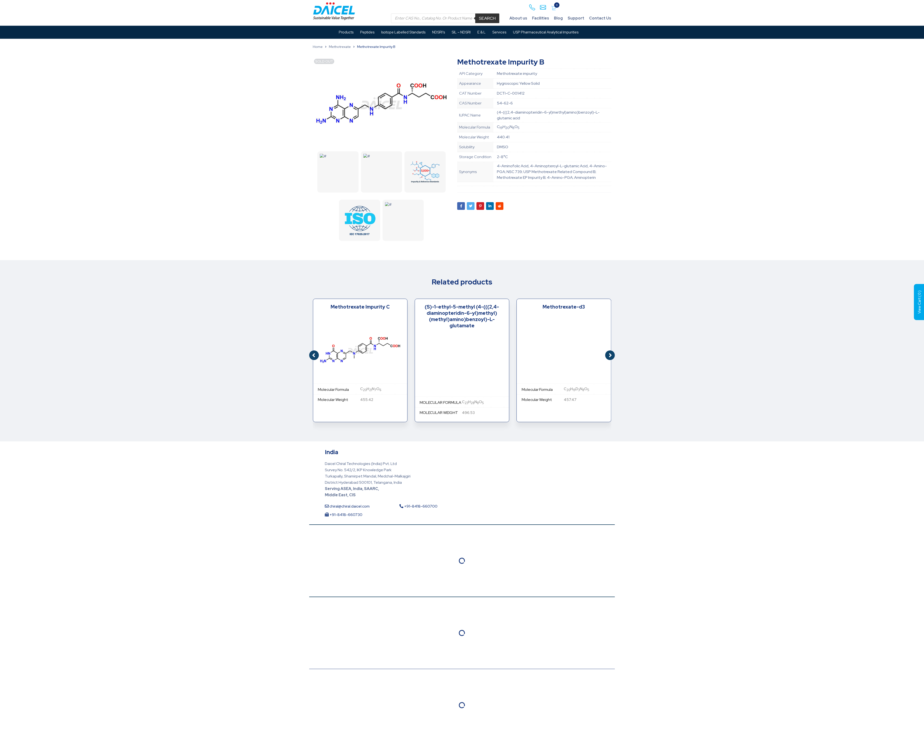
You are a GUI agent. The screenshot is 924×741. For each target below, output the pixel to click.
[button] (610, 355)
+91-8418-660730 (345, 514)
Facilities (540, 18)
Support (576, 18)
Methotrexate (340, 47)
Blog (558, 18)
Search (487, 18)
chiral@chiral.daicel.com (349, 506)
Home (318, 47)
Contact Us (600, 18)
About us (518, 18)
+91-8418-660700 (420, 506)
